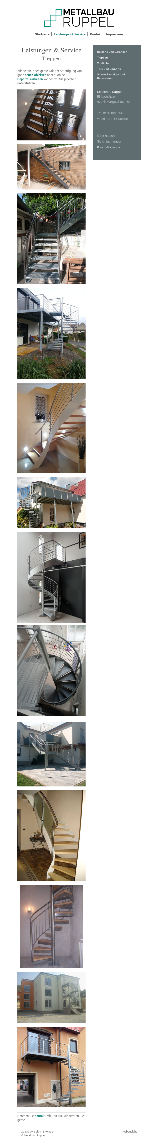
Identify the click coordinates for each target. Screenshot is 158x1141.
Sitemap (48, 1131)
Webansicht (130, 1131)
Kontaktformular (108, 147)
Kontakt (40, 1116)
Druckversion (33, 1131)
